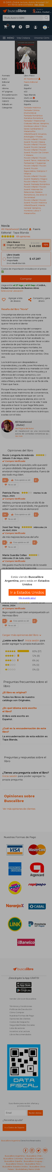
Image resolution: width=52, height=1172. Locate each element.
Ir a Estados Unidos (27, 592)
